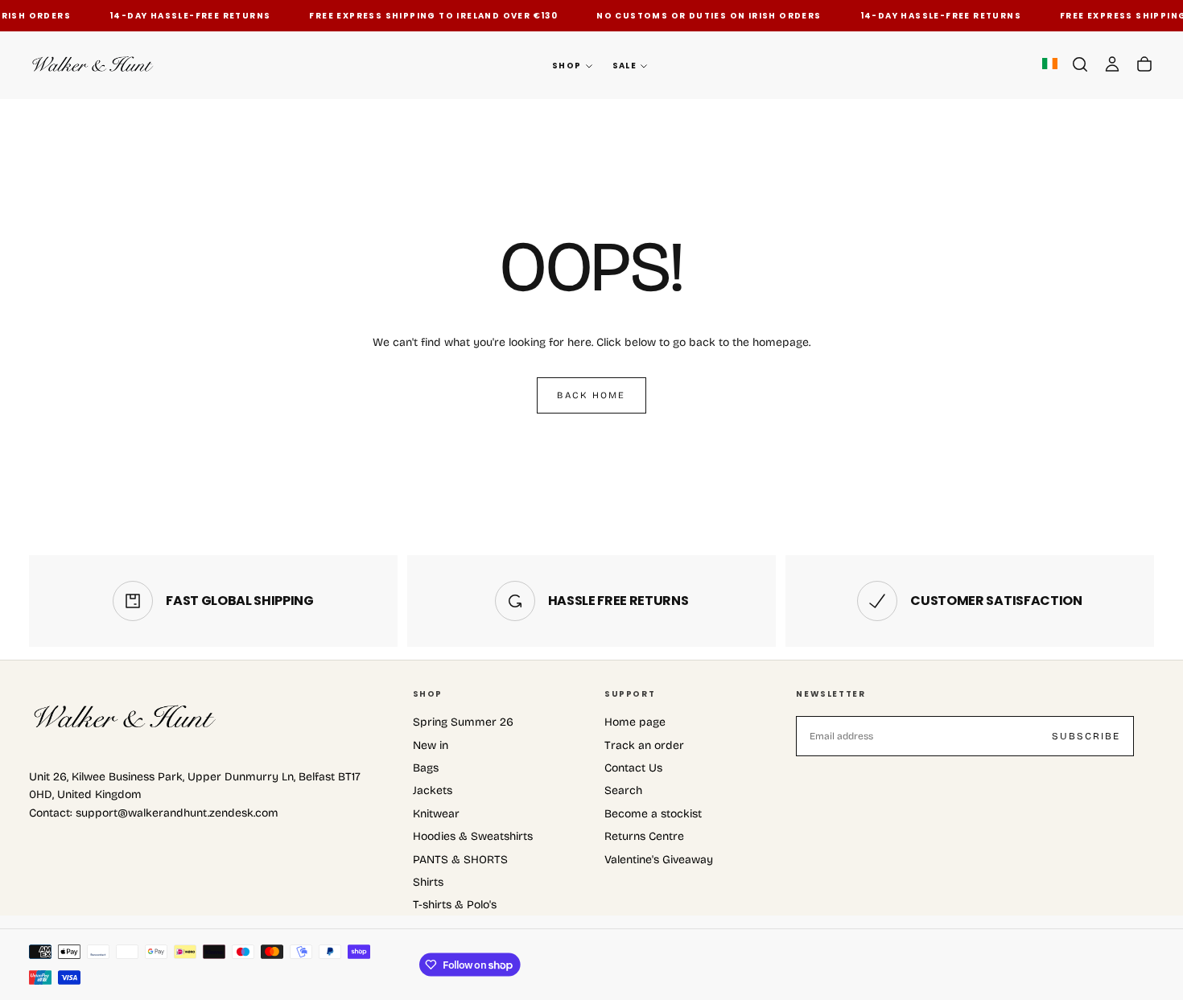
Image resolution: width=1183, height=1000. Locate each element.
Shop (567, 66)
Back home (591, 395)
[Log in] (1112, 64)
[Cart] (1144, 64)
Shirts (428, 882)
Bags (426, 768)
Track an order (644, 745)
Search (623, 790)
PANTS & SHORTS (460, 859)
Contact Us (633, 768)
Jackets (432, 790)
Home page (635, 722)
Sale (624, 66)
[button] (1080, 64)
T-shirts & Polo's (455, 905)
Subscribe (1086, 736)
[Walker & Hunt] (125, 717)
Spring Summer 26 (463, 722)
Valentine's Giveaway (658, 859)
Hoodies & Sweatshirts (473, 836)
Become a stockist (653, 814)
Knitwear (436, 814)
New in (430, 745)
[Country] (1049, 65)
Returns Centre (644, 836)
